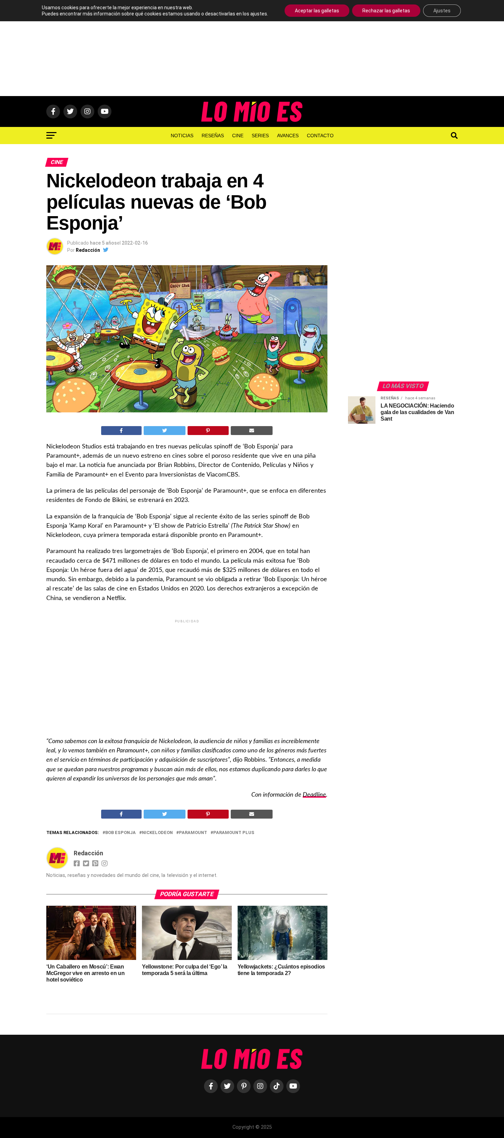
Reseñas (213, 135)
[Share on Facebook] (121, 430)
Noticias (182, 135)
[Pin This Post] (208, 430)
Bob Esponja (120, 833)
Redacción (88, 250)
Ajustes (442, 10)
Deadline (314, 795)
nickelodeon (157, 833)
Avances (288, 135)
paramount (193, 833)
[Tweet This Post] (165, 430)
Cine (237, 135)
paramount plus (233, 833)
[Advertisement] (252, 48)
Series (260, 135)
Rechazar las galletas (386, 10)
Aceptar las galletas (317, 10)
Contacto (320, 135)
